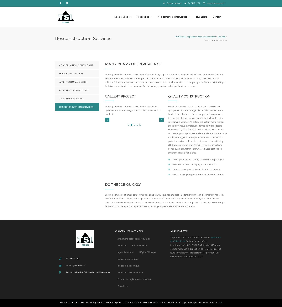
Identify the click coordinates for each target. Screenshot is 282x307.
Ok (220, 302)
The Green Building (71, 98)
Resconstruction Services (76, 107)
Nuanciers (201, 17)
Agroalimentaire (126, 252)
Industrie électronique (128, 266)
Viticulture (123, 286)
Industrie (122, 245)
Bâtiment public (139, 245)
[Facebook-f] (60, 3)
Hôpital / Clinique (147, 252)
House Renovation (71, 73)
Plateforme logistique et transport (134, 279)
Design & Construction (74, 90)
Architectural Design (73, 82)
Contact (217, 17)
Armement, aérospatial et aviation (134, 239)
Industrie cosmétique (128, 259)
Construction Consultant (76, 65)
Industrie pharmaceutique (130, 272)
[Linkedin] (67, 3)
